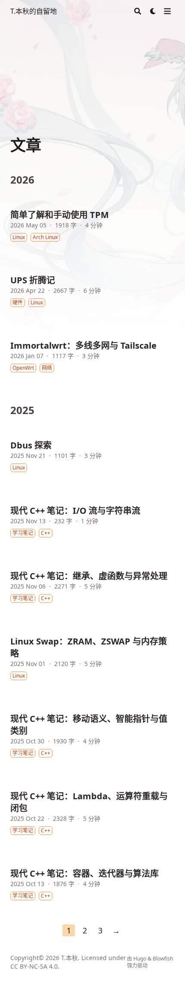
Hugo (139, 958)
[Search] (137, 11)
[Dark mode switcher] (153, 11)
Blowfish (163, 958)
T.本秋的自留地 (33, 11)
